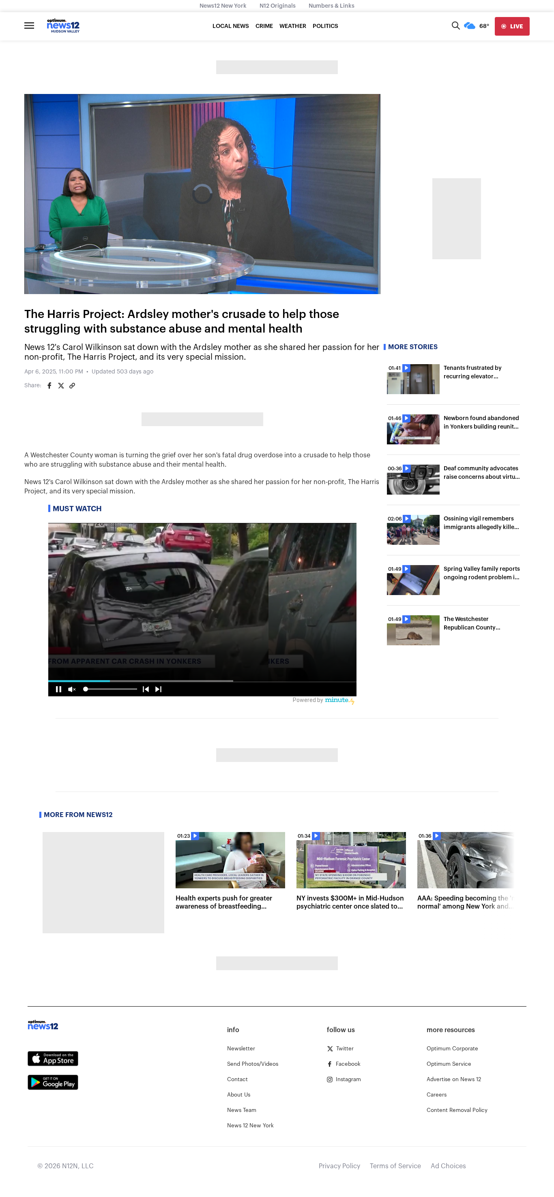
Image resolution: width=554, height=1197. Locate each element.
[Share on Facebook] (49, 385)
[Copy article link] (72, 385)
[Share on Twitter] (61, 385)
